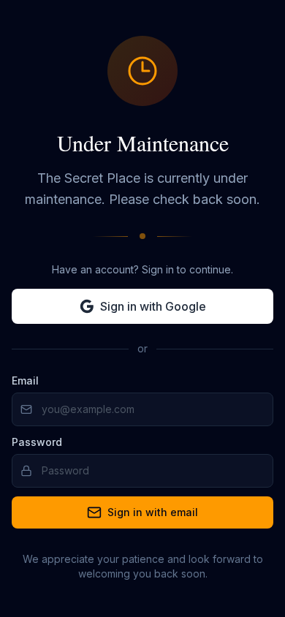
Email (25, 380)
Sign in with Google (153, 306)
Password (37, 442)
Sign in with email (152, 512)
